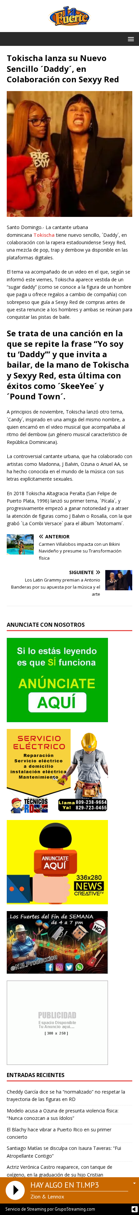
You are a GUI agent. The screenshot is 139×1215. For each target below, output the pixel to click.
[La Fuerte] (69, 28)
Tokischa (44, 235)
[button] (129, 39)
